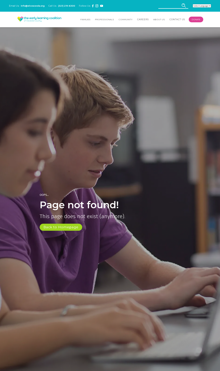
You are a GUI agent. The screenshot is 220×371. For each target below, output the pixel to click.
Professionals (104, 19)
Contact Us (177, 19)
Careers (143, 19)
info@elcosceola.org (33, 5)
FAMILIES (86, 19)
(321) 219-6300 (66, 5)
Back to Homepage (60, 227)
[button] (85, 19)
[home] (39, 19)
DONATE (196, 19)
